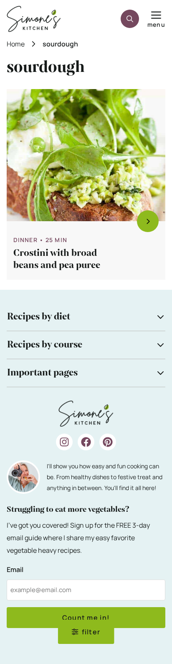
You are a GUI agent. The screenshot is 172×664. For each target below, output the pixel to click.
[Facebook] (86, 442)
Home (16, 44)
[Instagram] (64, 442)
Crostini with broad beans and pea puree (56, 259)
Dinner (25, 240)
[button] (130, 19)
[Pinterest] (107, 442)
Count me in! (86, 617)
